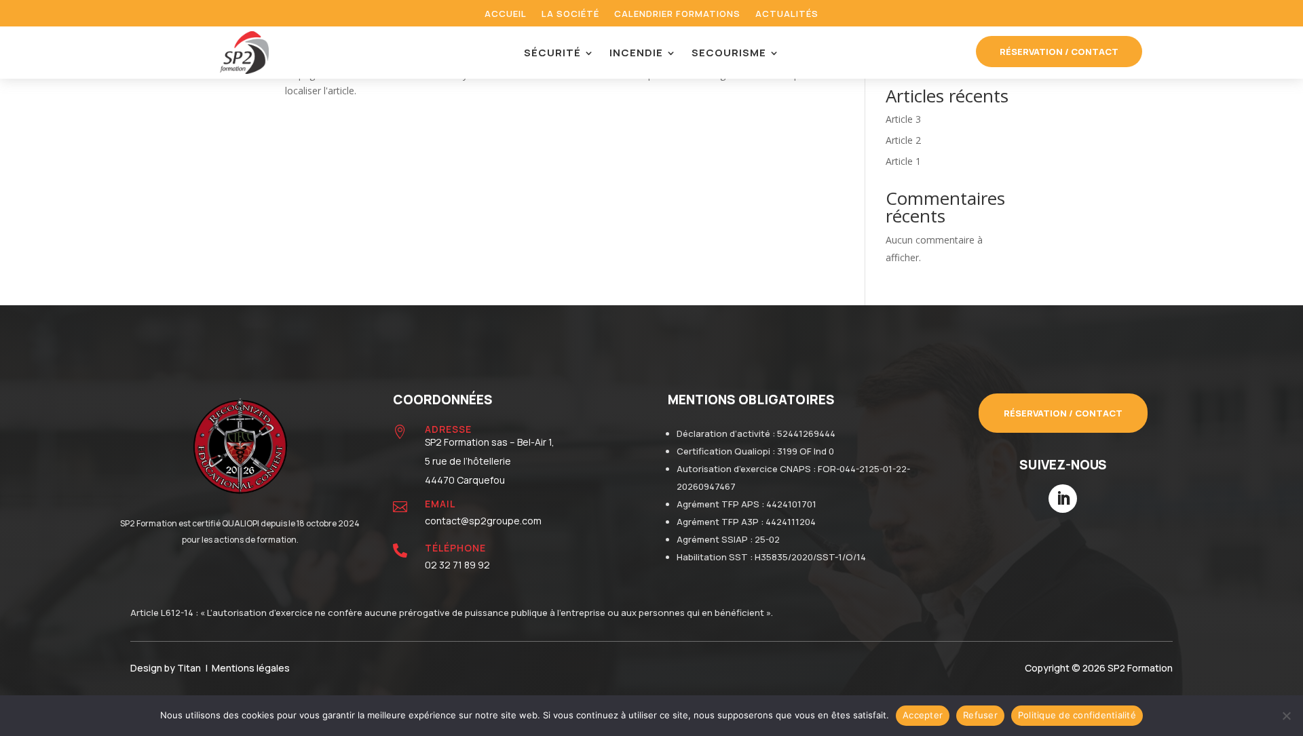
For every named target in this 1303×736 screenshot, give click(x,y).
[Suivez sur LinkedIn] (1063, 498)
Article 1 (903, 161)
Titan (191, 667)
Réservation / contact (1063, 413)
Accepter (923, 715)
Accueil (506, 14)
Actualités (786, 14)
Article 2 (903, 140)
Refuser (980, 715)
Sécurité (552, 53)
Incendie (636, 53)
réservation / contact (1059, 51)
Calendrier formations (677, 14)
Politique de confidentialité (1077, 715)
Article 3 (903, 119)
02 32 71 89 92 (457, 564)
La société (570, 14)
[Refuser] (1286, 715)
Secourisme (729, 53)
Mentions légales (251, 667)
